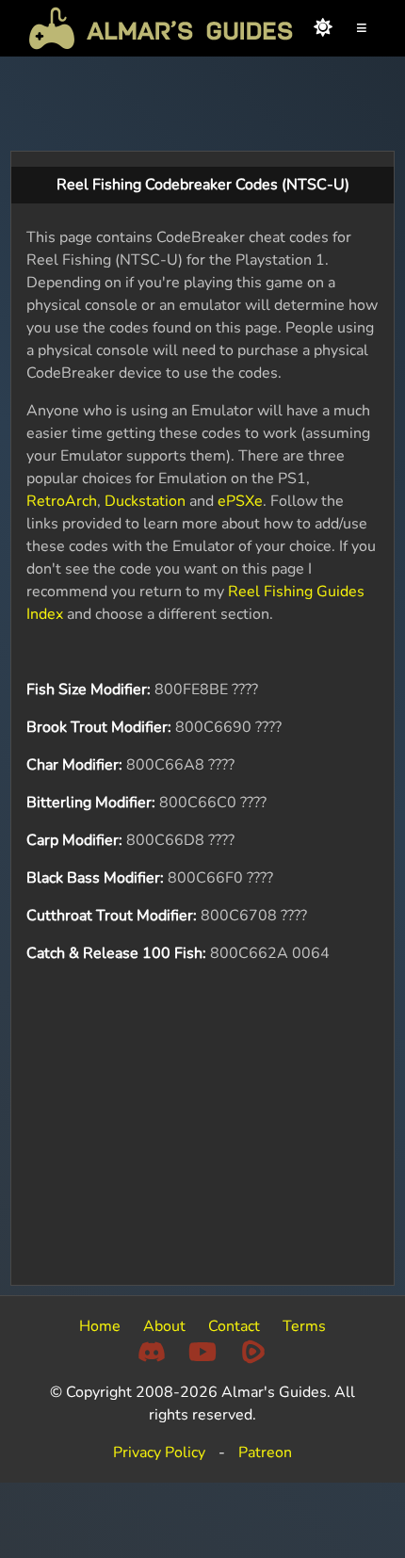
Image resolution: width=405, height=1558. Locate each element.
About (164, 1326)
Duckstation (145, 501)
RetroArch (61, 501)
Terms (304, 1326)
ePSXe (240, 501)
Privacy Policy (159, 1452)
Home (100, 1326)
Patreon (265, 1452)
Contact (234, 1326)
